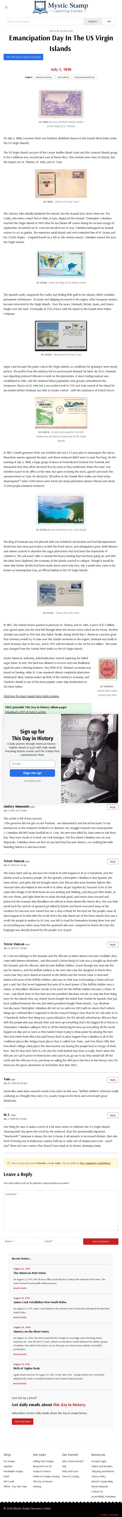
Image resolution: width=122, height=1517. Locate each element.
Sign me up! (32, 773)
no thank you (32, 780)
